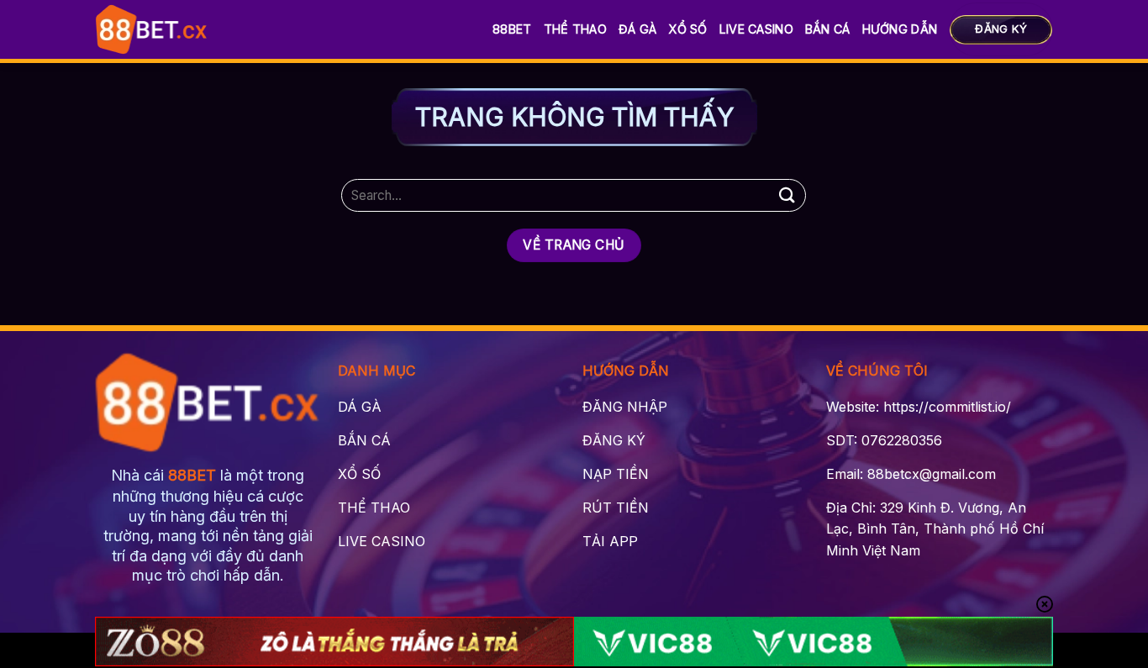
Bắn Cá (827, 29)
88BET (511, 29)
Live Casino (756, 29)
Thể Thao (575, 29)
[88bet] (151, 29)
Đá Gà (637, 29)
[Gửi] (786, 195)
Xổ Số (687, 29)
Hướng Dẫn (900, 29)
